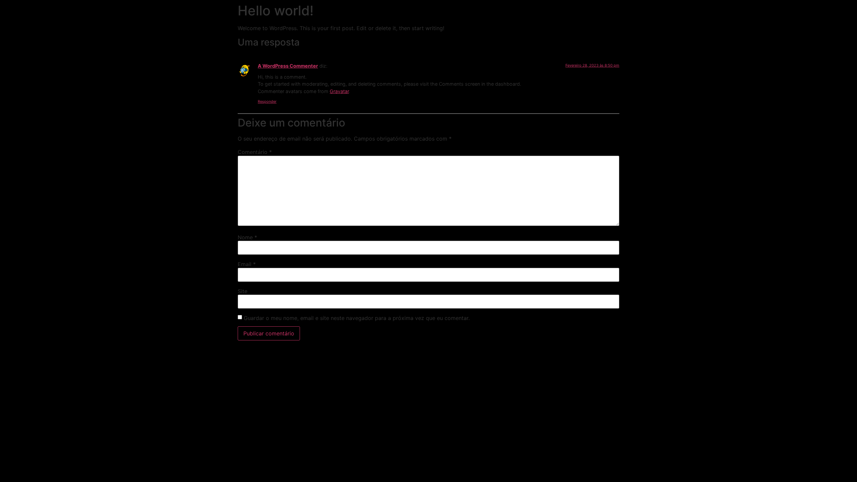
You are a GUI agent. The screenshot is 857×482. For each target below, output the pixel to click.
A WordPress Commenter (288, 66)
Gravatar (339, 91)
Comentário (255, 152)
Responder (267, 101)
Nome (247, 237)
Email (247, 264)
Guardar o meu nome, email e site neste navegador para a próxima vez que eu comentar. (357, 318)
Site (242, 291)
